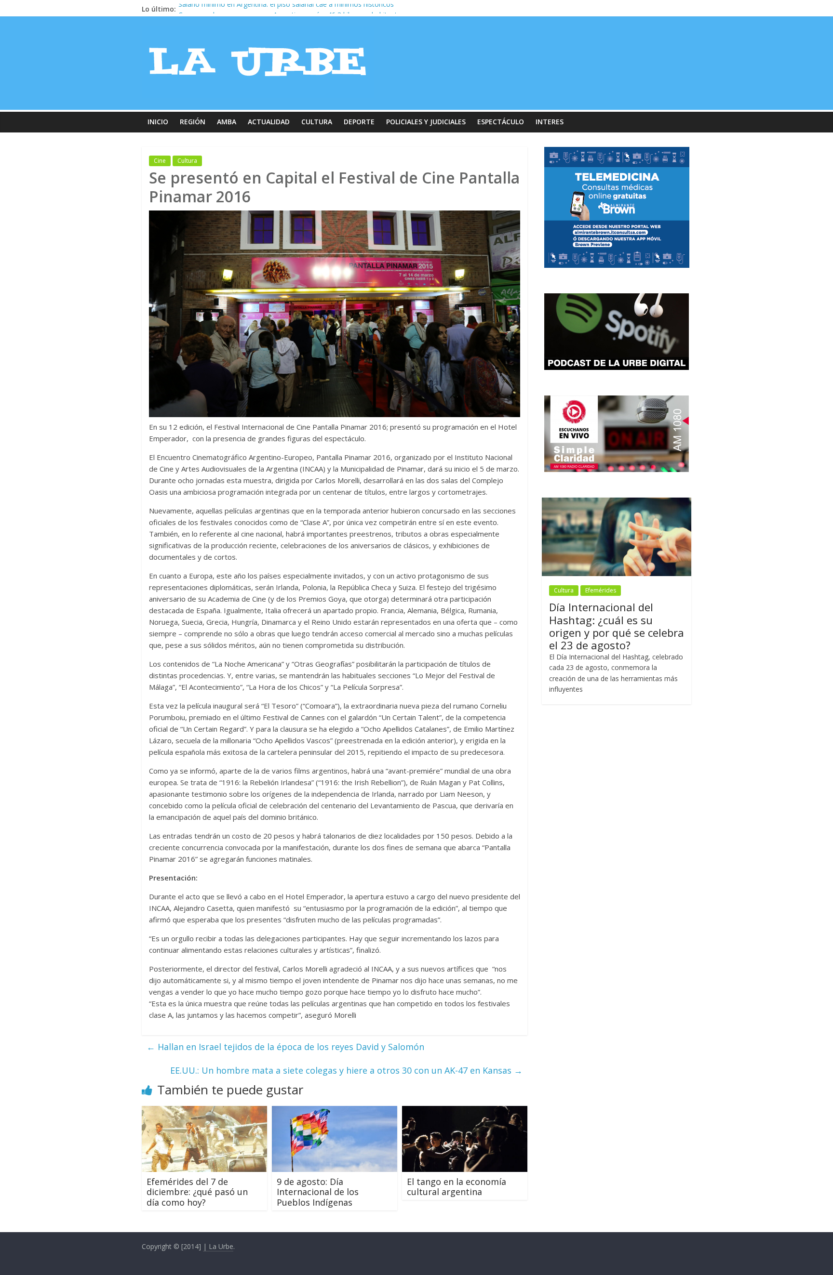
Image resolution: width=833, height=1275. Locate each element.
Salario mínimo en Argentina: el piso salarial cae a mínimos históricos (286, 8)
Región (192, 121)
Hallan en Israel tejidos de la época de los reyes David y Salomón (285, 1046)
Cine (160, 161)
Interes (550, 121)
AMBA (226, 121)
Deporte (359, 121)
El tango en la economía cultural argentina (456, 1187)
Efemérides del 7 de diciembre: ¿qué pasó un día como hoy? (197, 1192)
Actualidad (269, 121)
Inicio (158, 121)
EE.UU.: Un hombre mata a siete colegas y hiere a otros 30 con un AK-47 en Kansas (346, 1070)
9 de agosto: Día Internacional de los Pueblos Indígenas (318, 1192)
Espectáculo (500, 121)
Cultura (316, 121)
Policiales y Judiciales (426, 121)
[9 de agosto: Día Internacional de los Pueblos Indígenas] (334, 1111)
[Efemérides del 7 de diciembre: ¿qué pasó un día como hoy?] (204, 1111)
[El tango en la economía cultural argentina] (464, 1111)
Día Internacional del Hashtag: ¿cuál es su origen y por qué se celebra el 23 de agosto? (616, 626)
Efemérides (600, 590)
